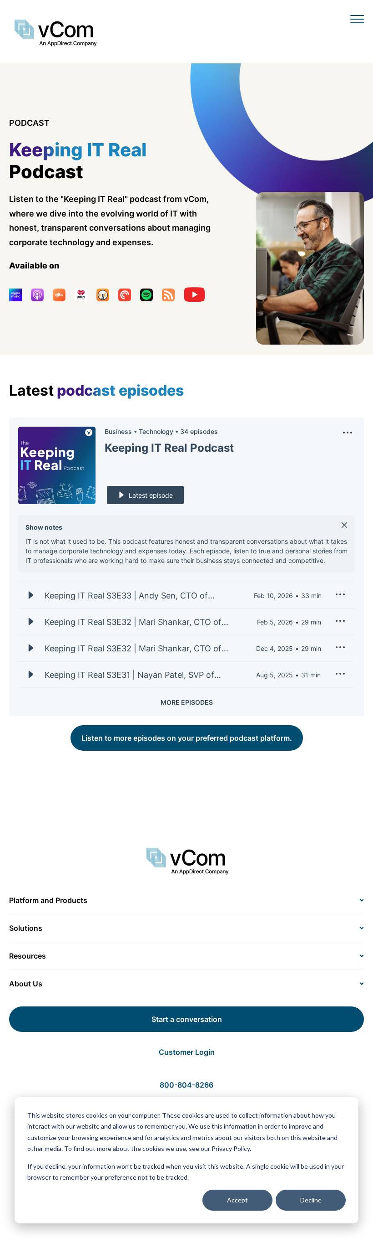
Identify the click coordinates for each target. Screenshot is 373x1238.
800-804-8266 (186, 1084)
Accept (237, 1200)
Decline (311, 1200)
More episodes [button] (187, 702)
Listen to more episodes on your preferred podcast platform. (186, 738)
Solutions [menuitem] (25, 928)
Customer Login (187, 1052)
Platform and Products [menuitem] (48, 900)
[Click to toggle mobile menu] (357, 19)
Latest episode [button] (151, 495)
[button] (347, 435)
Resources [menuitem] (27, 955)
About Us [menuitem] (25, 983)
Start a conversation (186, 1019)
